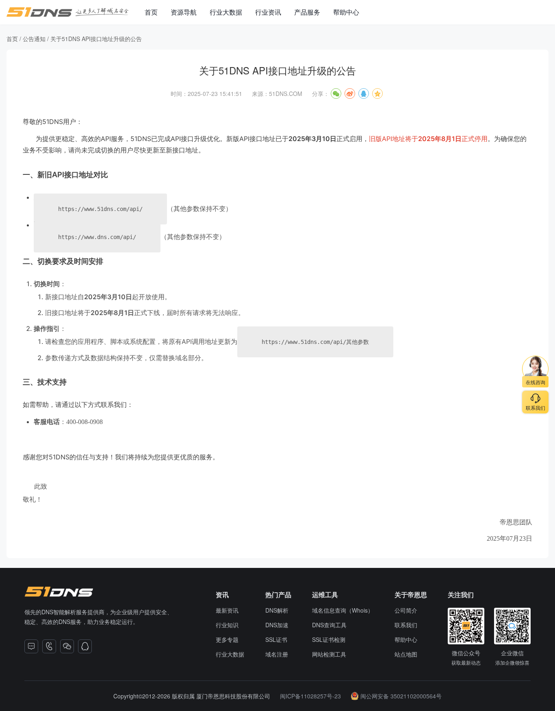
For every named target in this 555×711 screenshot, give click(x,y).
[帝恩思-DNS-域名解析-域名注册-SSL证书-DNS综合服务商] (67, 12)
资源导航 (184, 12)
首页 (151, 12)
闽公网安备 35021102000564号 (401, 696)
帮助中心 (346, 12)
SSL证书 (276, 639)
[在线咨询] (31, 646)
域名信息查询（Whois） (342, 610)
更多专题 (227, 639)
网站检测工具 (329, 654)
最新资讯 (227, 610)
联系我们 (406, 625)
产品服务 (307, 12)
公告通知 (34, 39)
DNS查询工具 (329, 625)
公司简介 (406, 610)
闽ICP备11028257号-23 (310, 696)
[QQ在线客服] (85, 646)
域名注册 (276, 654)
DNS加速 (276, 625)
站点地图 (406, 654)
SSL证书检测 (328, 639)
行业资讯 (268, 12)
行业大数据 (226, 12)
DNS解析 (276, 610)
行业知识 (227, 625)
